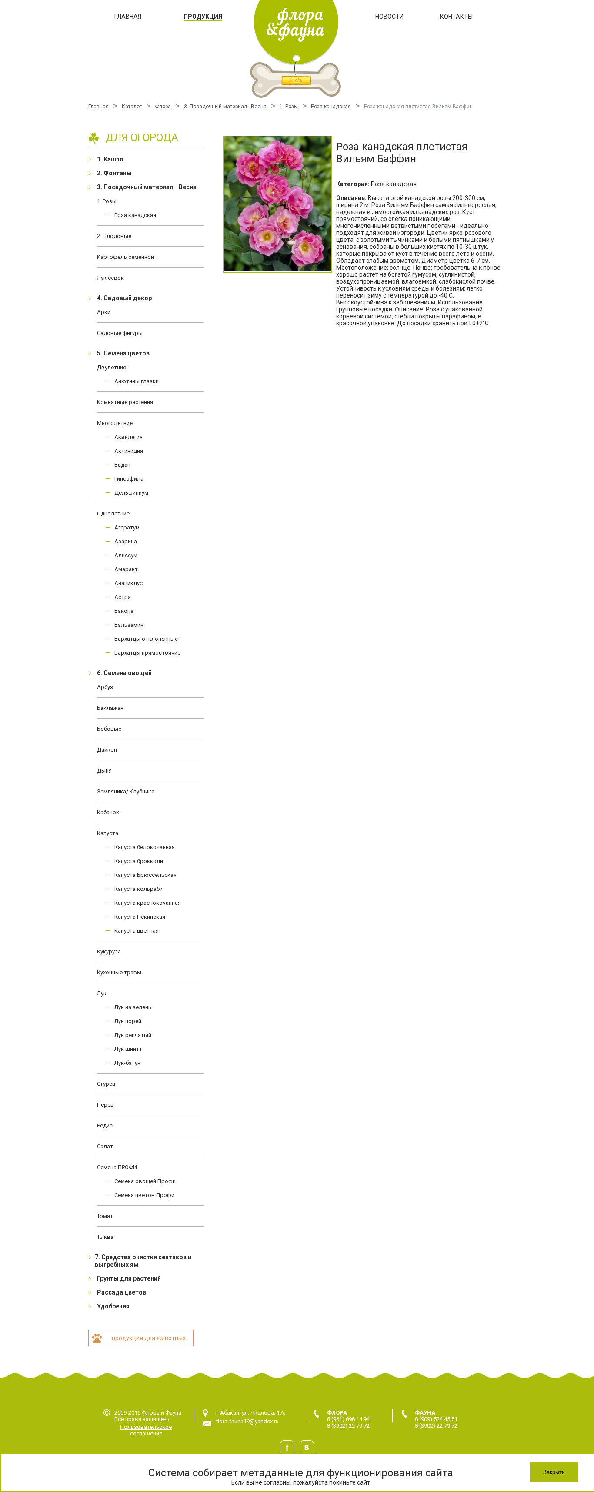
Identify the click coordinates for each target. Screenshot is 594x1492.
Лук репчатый (132, 1035)
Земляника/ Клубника (125, 791)
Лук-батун (127, 1063)
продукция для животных (149, 1338)
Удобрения (113, 1306)
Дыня (104, 770)
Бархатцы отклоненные (146, 639)
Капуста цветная (136, 930)
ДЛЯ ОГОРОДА (142, 137)
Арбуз (105, 687)
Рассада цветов (121, 1292)
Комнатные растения (125, 402)
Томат (105, 1216)
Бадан (122, 465)
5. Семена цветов (123, 353)
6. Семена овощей (124, 672)
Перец (105, 1104)
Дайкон (107, 749)
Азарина (125, 541)
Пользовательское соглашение (146, 1430)
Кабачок (108, 812)
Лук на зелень (132, 1007)
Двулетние (111, 367)
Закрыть (554, 1472)
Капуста (107, 833)
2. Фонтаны (114, 173)
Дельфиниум (131, 492)
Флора (163, 107)
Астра (122, 597)
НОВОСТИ (389, 16)
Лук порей (127, 1021)
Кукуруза (109, 951)
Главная (98, 107)
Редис (105, 1125)
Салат (105, 1146)
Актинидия (128, 451)
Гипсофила (128, 478)
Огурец (106, 1084)
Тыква (105, 1237)
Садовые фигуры (120, 333)
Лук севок (110, 277)
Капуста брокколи (138, 861)
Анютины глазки (136, 381)
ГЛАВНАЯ (127, 16)
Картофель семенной (125, 257)
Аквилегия (128, 437)
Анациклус (128, 583)
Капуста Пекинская (139, 916)
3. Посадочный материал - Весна (225, 107)
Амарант (126, 569)
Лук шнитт (128, 1049)
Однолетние (113, 513)
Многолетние (115, 423)
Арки (103, 312)
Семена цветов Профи (144, 1195)
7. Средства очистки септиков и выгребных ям (143, 1261)
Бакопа (123, 611)
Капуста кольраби (138, 889)
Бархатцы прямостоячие (147, 652)
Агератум (127, 527)
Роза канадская (331, 107)
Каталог (132, 107)
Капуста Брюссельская (145, 875)
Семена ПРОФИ (117, 1167)
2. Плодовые (114, 236)
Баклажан (110, 708)
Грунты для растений (129, 1278)
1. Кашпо (110, 159)
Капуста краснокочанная (147, 903)
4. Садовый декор (124, 297)
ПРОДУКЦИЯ (203, 16)
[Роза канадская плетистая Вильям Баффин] (277, 204)
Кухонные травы (119, 972)
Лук (102, 993)
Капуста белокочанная (144, 847)
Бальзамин (128, 625)
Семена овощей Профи (145, 1181)
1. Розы (289, 107)
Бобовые (109, 729)
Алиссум (125, 555)
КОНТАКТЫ (456, 16)
